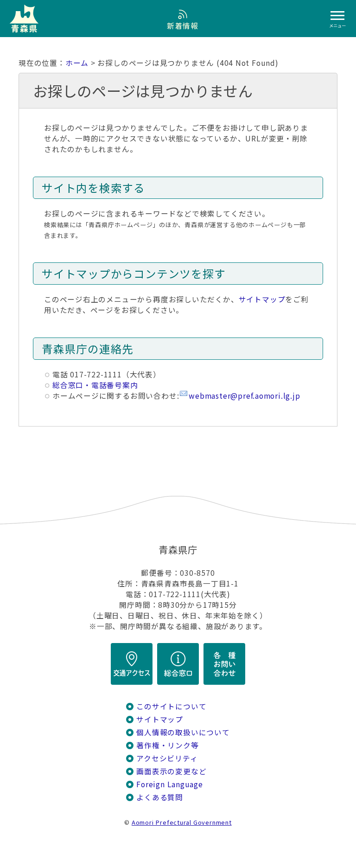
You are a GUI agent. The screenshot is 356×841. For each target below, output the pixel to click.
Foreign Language (169, 784)
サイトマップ (262, 299)
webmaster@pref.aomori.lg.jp (244, 395)
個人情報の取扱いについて (182, 732)
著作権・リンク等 (167, 745)
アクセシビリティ (166, 758)
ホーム (77, 62)
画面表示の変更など (171, 771)
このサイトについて (171, 706)
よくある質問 (159, 797)
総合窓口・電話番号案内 (95, 385)
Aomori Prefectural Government (182, 822)
